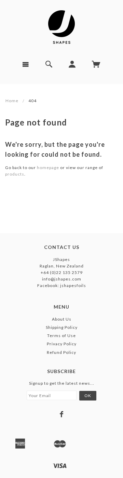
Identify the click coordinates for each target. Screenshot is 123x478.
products (14, 174)
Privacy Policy (62, 343)
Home (11, 100)
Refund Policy (61, 352)
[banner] (61, 27)
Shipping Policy (62, 327)
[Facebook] (61, 414)
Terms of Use (61, 335)
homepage (48, 167)
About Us (61, 319)
